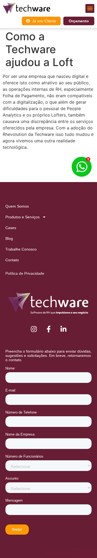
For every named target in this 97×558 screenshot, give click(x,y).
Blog (9, 238)
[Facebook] (48, 329)
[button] (89, 8)
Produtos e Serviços (22, 217)
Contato (12, 260)
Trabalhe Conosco (21, 249)
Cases (10, 228)
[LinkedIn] (63, 329)
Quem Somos (17, 206)
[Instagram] (33, 329)
